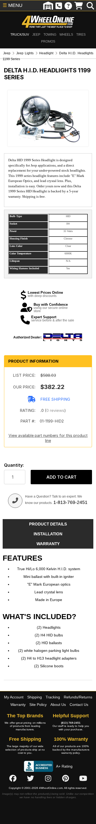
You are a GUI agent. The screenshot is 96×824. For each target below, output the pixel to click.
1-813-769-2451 (70, 502)
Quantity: (14, 465)
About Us (58, 704)
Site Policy (38, 704)
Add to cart (61, 477)
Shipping (34, 697)
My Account (13, 697)
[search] (90, 5)
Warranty (18, 704)
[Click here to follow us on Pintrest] (65, 778)
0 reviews (55, 410)
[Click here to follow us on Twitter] (30, 778)
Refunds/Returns (78, 697)
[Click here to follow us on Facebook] (12, 778)
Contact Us (79, 704)
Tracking (53, 697)
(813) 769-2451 (71, 722)
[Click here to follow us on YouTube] (83, 778)
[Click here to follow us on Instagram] (48, 778)
